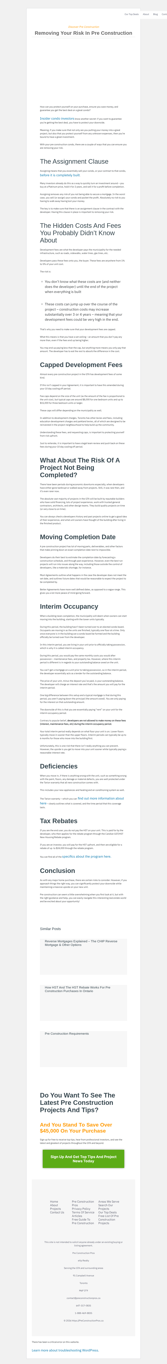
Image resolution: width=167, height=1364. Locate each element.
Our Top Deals (132, 14)
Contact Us (57, 1212)
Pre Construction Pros (83, 1203)
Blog (155, 14)
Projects (55, 1209)
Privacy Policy (81, 1209)
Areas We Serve (108, 1201)
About (146, 14)
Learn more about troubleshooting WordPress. (65, 1350)
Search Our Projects (105, 1207)
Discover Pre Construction (83, 26)
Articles (77, 1216)
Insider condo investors (57, 118)
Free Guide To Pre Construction (83, 1221)
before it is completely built (60, 175)
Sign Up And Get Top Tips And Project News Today (84, 1159)
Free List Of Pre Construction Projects (108, 1219)
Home (54, 1201)
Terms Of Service (83, 1212)
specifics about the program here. (86, 856)
